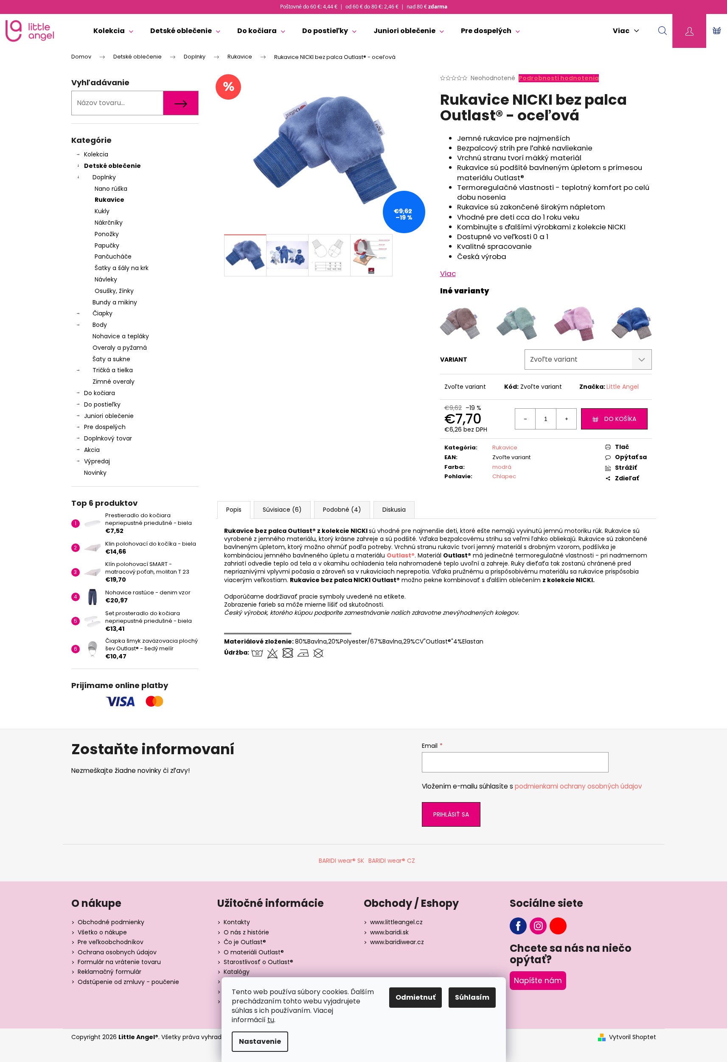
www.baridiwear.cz (397, 942)
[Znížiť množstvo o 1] (525, 419)
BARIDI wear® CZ (391, 860)
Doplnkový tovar (108, 438)
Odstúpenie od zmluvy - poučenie (128, 982)
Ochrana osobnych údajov (117, 952)
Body (100, 325)
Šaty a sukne (111, 359)
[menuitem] (113, 31)
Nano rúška (111, 188)
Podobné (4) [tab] (342, 509)
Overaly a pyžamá (120, 347)
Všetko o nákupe (102, 932)
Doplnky (104, 177)
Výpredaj (97, 461)
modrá (501, 467)
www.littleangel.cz (396, 922)
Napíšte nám (538, 981)
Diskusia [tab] (394, 509)
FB (518, 925)
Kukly (102, 211)
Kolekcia (96, 154)
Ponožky (107, 234)
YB (558, 925)
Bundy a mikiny (115, 302)
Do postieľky (102, 404)
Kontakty (237, 922)
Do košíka (620, 419)
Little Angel (622, 386)
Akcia (92, 450)
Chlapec (504, 476)
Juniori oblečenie (109, 416)
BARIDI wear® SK (341, 860)
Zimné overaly (114, 381)
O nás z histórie (246, 932)
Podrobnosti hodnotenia (559, 78)
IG (538, 925)
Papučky (107, 245)
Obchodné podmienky (111, 922)
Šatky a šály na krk (122, 268)
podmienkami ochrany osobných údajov (578, 786)
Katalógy (237, 971)
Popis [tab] (233, 509)
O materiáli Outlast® (254, 952)
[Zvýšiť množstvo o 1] (566, 419)
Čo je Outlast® (245, 942)
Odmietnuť (415, 997)
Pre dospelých (105, 427)
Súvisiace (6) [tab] (282, 509)
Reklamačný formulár (109, 971)
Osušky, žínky (114, 291)
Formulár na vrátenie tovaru (119, 962)
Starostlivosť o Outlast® (258, 962)
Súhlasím (472, 997)
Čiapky (102, 313)
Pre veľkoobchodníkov (110, 942)
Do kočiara (99, 393)
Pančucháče (113, 256)
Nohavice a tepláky (121, 336)
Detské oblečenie (112, 166)
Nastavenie (260, 1041)
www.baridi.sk (389, 932)
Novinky (95, 472)
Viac (448, 273)
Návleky (106, 279)
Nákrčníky (109, 222)
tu (270, 1020)
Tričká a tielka (113, 370)
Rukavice (109, 199)
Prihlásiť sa (451, 814)
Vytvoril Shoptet (632, 1037)
